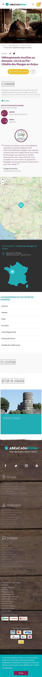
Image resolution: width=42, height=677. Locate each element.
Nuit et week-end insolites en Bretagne (14, 484)
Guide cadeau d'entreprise (10, 564)
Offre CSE (5, 589)
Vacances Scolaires (8, 601)
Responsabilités (18, 653)
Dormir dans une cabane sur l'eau (12, 512)
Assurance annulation (8, 608)
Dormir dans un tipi (8, 526)
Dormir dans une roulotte (9, 519)
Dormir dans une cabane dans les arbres (14, 510)
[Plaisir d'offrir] (38, 5)
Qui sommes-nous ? (9, 652)
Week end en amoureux (9, 554)
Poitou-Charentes (7, 547)
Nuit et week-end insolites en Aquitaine (14, 482)
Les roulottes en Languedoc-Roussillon (13, 550)
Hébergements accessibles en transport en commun (18, 561)
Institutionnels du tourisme (10, 596)
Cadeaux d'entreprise (8, 587)
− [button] (2, 182)
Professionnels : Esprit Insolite (11, 582)
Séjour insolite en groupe (9, 599)
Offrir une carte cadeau (20, 71)
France (4, 45)
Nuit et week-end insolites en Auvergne (14, 486)
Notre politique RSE (8, 594)
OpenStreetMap (31, 239)
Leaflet (23, 239)
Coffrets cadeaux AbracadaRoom (12, 566)
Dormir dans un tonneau (9, 524)
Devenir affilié (30, 653)
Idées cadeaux (6, 559)
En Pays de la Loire (7, 491)
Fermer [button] (21, 673)
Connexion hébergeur (8, 606)
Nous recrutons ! (7, 610)
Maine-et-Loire (26, 45)
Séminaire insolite (7, 603)
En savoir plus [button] (7, 668)
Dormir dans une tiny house (10, 517)
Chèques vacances (7, 592)
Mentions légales (33, 652)
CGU (9, 653)
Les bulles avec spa (7, 552)
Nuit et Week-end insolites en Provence (14, 489)
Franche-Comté (6, 543)
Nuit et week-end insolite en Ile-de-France (15, 493)
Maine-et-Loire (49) (12, 255)
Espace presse (21, 652)
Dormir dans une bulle (8, 515)
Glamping (5, 545)
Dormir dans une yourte (9, 521)
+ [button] (2, 179)
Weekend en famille (8, 557)
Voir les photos (21, 39)
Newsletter (5, 585)
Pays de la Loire (13, 45)
